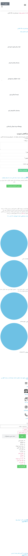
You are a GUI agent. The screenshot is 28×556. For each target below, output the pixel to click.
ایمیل (26, 158)
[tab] (22, 436)
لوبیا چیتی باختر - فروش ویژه (22, 520)
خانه (27, 13)
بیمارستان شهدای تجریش (14, 63)
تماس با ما (21, 449)
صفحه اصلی (21, 441)
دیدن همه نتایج (23, 433)
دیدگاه (25, 140)
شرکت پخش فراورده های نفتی (14, 47)
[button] (2, 80)
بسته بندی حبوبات (20, 446)
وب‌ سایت (25, 164)
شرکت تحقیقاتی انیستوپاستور (14, 79)
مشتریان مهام (22, 13)
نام (27, 152)
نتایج (25, 429)
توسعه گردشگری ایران (14, 94)
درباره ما (22, 451)
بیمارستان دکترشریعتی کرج (14, 110)
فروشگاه (22, 442)
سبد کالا (22, 444)
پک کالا (23, 213)
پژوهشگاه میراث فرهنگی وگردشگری (14, 126)
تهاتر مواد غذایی (20, 448)
